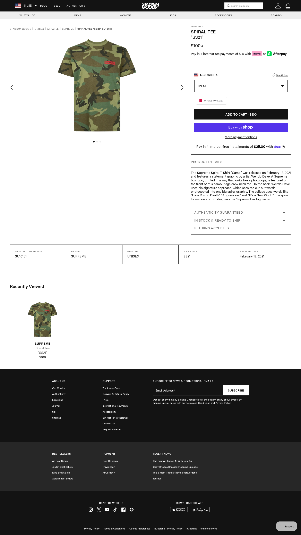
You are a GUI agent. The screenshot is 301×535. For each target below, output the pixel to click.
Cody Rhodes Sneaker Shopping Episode (175, 467)
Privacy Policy (92, 528)
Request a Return (112, 429)
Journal (56, 406)
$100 (42, 357)
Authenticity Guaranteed (218, 212)
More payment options (241, 137)
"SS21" (42, 352)
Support (109, 381)
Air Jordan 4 (109, 472)
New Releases (110, 461)
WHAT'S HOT (27, 15)
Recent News (162, 453)
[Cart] (288, 5)
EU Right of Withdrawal (115, 417)
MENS (77, 15)
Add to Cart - (241, 114)
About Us (59, 381)
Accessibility (109, 411)
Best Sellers (61, 453)
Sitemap (56, 417)
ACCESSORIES (223, 15)
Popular (109, 453)
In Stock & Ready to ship (217, 220)
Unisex (39, 28)
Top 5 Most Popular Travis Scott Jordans (175, 472)
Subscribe (236, 390)
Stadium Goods (20, 28)
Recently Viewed (27, 286)
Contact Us (109, 423)
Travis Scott (109, 467)
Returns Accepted (211, 228)
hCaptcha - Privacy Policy (168, 528)
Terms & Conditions (114, 528)
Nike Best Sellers (61, 472)
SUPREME (42, 343)
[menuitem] (44, 6)
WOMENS (125, 15)
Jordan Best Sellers (62, 467)
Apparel (53, 28)
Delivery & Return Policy (116, 394)
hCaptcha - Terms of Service (202, 528)
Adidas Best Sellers (62, 478)
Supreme (68, 28)
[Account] (278, 5)
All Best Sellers (60, 461)
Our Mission (59, 388)
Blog (43, 5)
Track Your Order (112, 388)
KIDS (173, 15)
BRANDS (276, 15)
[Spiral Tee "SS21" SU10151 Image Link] (42, 319)
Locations (57, 400)
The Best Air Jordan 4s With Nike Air (172, 461)
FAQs (106, 400)
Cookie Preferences (139, 528)
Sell (57, 5)
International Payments (115, 406)
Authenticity (76, 5)
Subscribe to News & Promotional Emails (183, 381)
